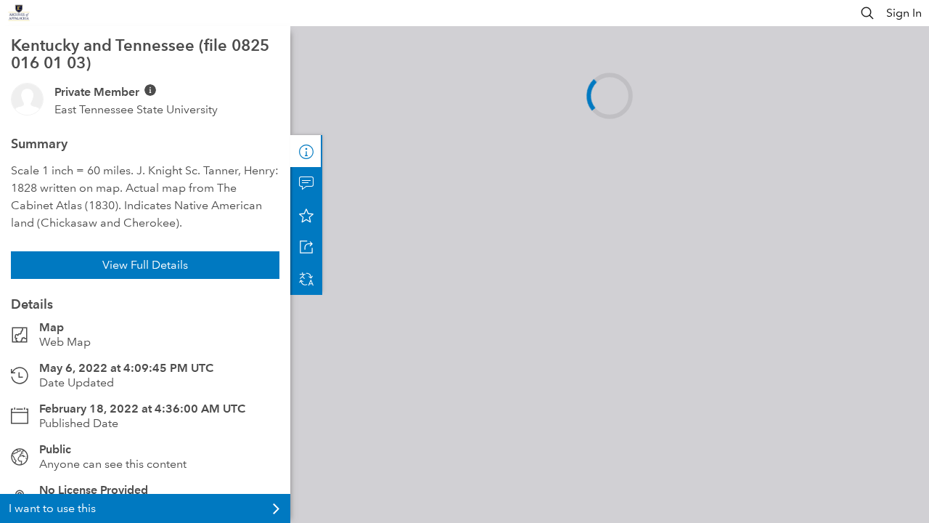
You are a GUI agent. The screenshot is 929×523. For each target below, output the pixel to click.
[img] (150, 90)
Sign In (904, 13)
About (306, 151)
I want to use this (52, 508)
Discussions (306, 183)
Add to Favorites (306, 215)
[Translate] (306, 279)
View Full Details (145, 265)
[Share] (306, 247)
